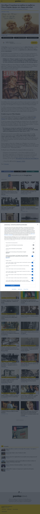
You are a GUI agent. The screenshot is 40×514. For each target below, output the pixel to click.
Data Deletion (14, 289)
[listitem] (20, 242)
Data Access (20, 289)
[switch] (33, 245)
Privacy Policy (26, 289)
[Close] (38, 225)
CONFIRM (12, 285)
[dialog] (20, 257)
